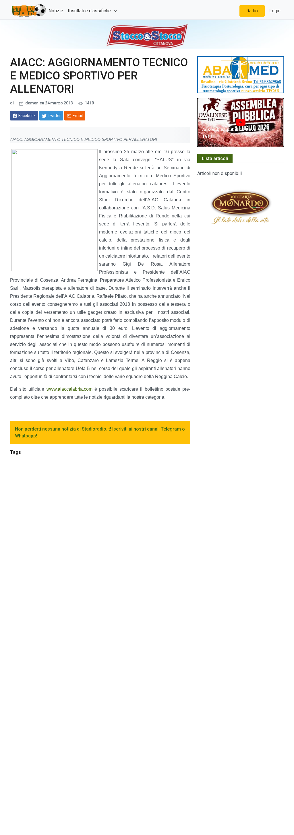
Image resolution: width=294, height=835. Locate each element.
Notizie (56, 10)
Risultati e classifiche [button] (90, 10)
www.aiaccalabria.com (69, 389)
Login (275, 10)
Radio (252, 10)
